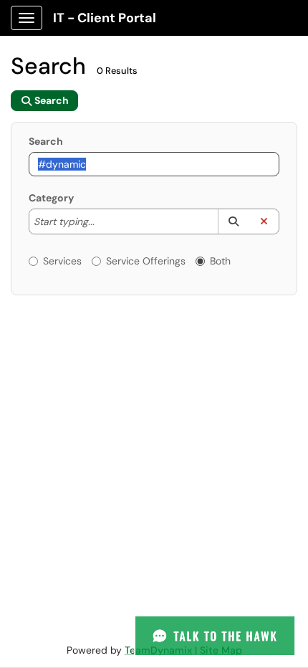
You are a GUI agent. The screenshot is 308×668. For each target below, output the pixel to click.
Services (62, 260)
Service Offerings (146, 260)
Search (46, 141)
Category (51, 197)
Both (220, 260)
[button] (233, 221)
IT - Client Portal (104, 18)
